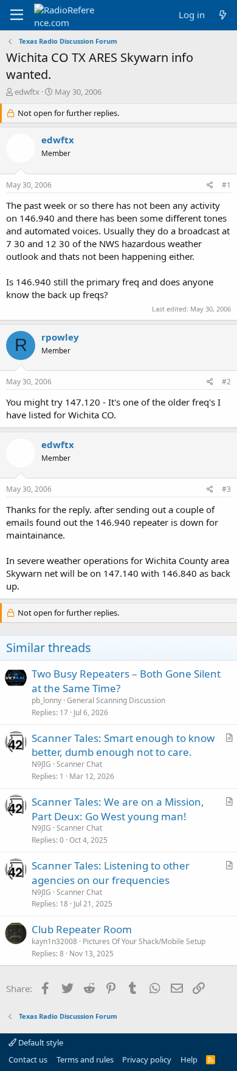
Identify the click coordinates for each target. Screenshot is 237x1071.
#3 (226, 489)
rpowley (60, 337)
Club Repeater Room (82, 929)
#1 (226, 185)
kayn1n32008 (54, 941)
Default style (39, 1042)
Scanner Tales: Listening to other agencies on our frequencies (111, 872)
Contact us (28, 1059)
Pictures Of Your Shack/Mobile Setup (144, 941)
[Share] (210, 185)
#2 (226, 381)
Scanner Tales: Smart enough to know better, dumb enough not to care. (123, 745)
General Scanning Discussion (116, 700)
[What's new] (223, 15)
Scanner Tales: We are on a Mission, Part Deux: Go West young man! (118, 809)
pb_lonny (46, 700)
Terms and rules (85, 1059)
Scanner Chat (79, 764)
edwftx (27, 91)
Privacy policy (146, 1059)
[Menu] (16, 15)
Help (188, 1059)
